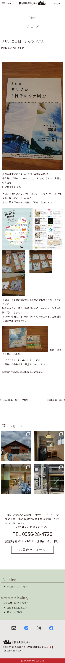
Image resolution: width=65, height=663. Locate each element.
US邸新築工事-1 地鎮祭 (15, 399)
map (46, 647)
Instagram (13, 425)
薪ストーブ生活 (15, 612)
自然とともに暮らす (17, 607)
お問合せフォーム (32, 550)
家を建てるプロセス (17, 586)
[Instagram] (28, 458)
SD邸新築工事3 (55, 399)
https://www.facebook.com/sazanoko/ (23, 371)
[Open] (16, 446)
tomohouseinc (16, 434)
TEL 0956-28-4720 (32, 533)
